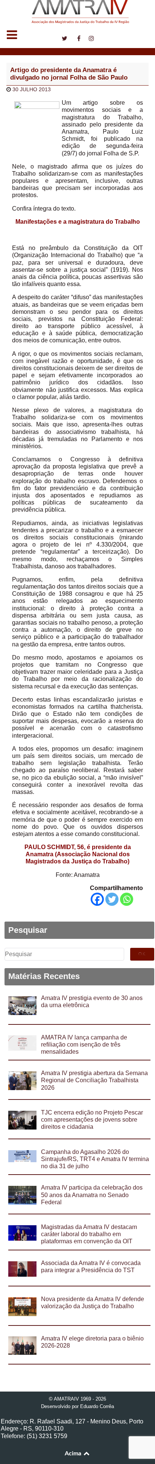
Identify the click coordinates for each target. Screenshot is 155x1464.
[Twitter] (112, 899)
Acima (74, 1453)
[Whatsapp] (126, 899)
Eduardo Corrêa (97, 1406)
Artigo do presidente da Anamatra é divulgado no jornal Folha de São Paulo (69, 73)
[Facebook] (97, 899)
